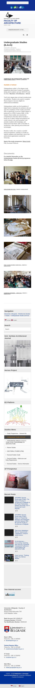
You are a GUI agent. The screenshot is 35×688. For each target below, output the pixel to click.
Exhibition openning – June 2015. (13, 293)
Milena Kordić (26, 141)
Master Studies (11, 447)
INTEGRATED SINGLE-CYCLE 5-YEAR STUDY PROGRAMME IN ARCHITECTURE (16, 442)
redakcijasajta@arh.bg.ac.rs (14, 667)
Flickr (17, 7)
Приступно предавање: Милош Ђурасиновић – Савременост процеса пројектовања (21, 533)
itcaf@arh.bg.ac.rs (11, 657)
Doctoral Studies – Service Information (18, 463)
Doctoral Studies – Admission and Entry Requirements (16, 459)
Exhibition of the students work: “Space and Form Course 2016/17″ (16, 79)
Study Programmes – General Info (16, 433)
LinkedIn (20, 7)
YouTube (15, 7)
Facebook (12, 7)
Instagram (23, 7)
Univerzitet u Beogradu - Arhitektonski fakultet (10, 48)
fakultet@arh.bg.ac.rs (12, 640)
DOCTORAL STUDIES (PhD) (15, 451)
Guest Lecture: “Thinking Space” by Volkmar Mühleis (22, 557)
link (11, 160)
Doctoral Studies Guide (13, 455)
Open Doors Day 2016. (10, 189)
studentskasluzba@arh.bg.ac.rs (15, 649)
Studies (18, 49)
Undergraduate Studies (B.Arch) (12, 50)
